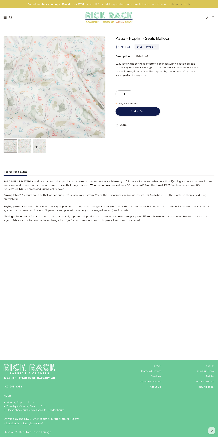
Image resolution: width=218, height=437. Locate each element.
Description (123, 56)
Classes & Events (151, 371)
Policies (210, 376)
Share (123, 124)
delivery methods (179, 4)
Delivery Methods (150, 381)
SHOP (157, 365)
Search (210, 365)
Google (31, 410)
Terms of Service (204, 381)
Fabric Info (142, 56)
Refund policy (206, 386)
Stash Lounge (42, 432)
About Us (155, 386)
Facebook (12, 423)
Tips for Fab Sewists (15, 171)
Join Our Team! (205, 371)
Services (156, 376)
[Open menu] (3, 17)
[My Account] (206, 17)
